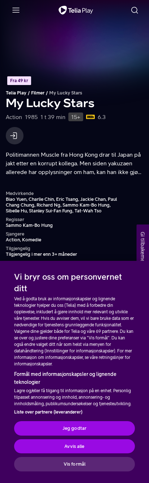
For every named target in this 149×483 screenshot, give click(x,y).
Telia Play (16, 93)
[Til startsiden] (76, 10)
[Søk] (134, 10)
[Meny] (16, 10)
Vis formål (74, 464)
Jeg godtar (74, 428)
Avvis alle (74, 446)
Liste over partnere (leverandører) (48, 412)
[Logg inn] (15, 135)
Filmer (37, 93)
